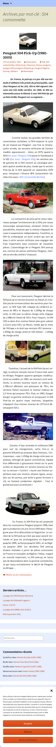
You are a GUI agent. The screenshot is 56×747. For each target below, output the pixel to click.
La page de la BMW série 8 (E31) (17, 609)
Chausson (30, 65)
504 (43, 62)
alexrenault (28, 71)
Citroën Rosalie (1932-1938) (29, 657)
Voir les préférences (28, 740)
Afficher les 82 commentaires (19, 574)
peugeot (46, 65)
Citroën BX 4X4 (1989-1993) (24, 675)
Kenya (39, 65)
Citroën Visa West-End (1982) (26, 662)
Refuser (28, 731)
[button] (51, 690)
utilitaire (14, 71)
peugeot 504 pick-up (24, 68)
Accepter (28, 723)
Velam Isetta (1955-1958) (34, 671)
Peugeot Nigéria (42, 68)
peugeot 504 (8, 68)
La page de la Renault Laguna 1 (16, 600)
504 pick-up (20, 65)
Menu (6, 3)
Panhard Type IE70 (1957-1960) (28, 666)
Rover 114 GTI (9, 605)
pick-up (6, 71)
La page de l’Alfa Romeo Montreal (18, 595)
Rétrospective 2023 (12, 614)
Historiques (31, 62)
